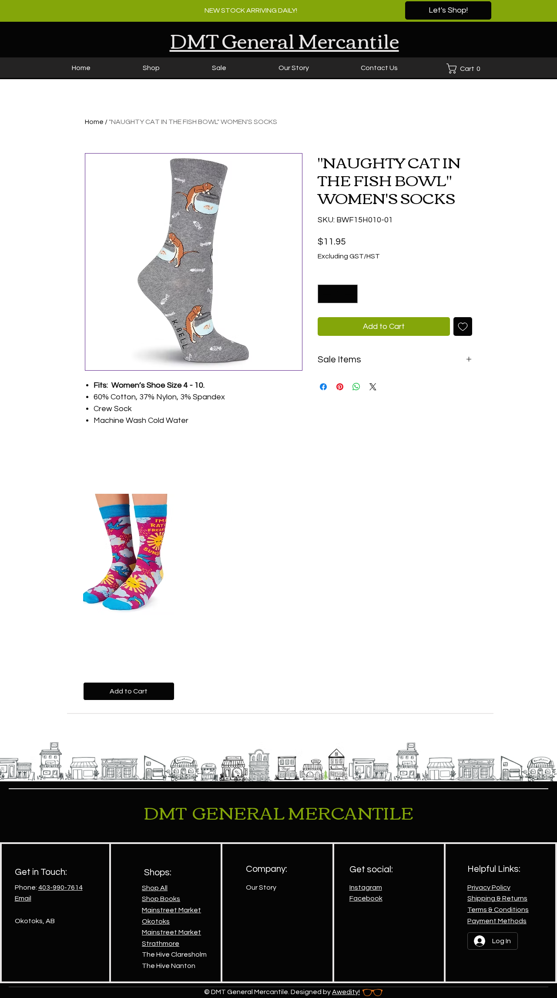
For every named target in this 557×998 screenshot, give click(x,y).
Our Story (261, 887)
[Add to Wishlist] (462, 326)
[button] (465, 69)
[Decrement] (325, 294)
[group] (278, 597)
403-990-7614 (60, 887)
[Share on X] (373, 387)
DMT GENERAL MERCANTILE (278, 812)
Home (94, 121)
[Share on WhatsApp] (356, 387)
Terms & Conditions (498, 909)
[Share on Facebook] (323, 387)
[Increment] (349, 294)
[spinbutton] (337, 294)
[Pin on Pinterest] (340, 387)
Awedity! (346, 991)
